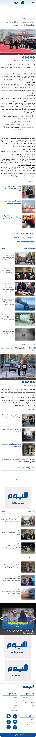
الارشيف (15, 700)
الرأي (26, 703)
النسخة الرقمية (16, 735)
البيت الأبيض (28, 64)
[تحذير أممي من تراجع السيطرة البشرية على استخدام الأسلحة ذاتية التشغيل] (25, 289)
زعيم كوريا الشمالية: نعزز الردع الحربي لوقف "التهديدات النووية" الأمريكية (11, 217)
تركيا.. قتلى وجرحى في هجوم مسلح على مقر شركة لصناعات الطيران (11, 416)
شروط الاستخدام (30, 725)
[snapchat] (8, 716)
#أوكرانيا (12, 124)
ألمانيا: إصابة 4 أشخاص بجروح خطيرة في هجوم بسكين (11, 445)
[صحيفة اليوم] (18, 3)
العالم (23, 19)
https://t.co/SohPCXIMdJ (27, 127)
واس (34, 385)
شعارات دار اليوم (13, 708)
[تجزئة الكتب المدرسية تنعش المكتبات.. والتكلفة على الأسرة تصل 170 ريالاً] (18, 618)
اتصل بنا (15, 703)
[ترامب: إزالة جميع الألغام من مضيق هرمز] (25, 273)
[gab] (15, 716)
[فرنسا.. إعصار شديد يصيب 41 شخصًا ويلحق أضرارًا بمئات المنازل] (25, 319)
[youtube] (15, 722)
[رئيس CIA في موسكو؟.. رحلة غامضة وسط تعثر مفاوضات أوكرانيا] (28, 580)
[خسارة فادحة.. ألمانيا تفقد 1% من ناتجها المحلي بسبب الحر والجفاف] (28, 548)
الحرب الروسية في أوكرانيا (27, 233)
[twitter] (34, 57)
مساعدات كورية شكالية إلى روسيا (25, 241)
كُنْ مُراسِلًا (15, 698)
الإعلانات (15, 705)
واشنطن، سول (27, 60)
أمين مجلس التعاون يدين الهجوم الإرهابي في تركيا (11, 430)
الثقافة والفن (24, 700)
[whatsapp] (26, 57)
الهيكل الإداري (31, 722)
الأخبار (28, 19)
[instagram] (8, 722)
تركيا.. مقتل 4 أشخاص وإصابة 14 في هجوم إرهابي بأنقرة (18, 348)
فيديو (33, 705)
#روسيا (18, 124)
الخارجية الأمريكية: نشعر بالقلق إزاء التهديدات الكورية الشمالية (11, 202)
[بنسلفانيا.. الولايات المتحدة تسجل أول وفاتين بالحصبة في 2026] (28, 594)
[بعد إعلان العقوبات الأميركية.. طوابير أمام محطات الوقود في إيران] (25, 258)
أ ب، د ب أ (33, 60)
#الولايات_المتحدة (24, 116)
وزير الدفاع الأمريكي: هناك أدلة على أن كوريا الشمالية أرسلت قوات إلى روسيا (11, 188)
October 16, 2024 (18, 129)
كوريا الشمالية (19, 64)
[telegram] (28, 57)
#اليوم (7, 124)
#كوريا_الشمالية (26, 121)
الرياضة (32, 703)
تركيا (33, 467)
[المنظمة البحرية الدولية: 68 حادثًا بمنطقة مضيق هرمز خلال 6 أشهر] (25, 304)
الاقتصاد (25, 698)
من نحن (32, 720)
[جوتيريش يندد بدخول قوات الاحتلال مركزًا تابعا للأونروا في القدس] (28, 567)
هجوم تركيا (26, 467)
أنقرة (31, 385)
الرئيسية (33, 19)
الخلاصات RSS (14, 710)
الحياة (33, 700)
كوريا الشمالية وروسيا (18, 237)
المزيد (3, 248)
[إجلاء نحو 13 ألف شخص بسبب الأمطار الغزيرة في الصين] (25, 334)
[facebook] (31, 57)
